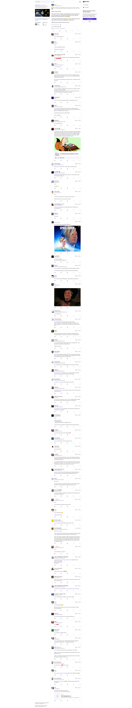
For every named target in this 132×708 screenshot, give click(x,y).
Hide (79, 226)
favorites (62, 28)
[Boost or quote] (59, 30)
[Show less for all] (80, 2)
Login (90, 21)
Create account (89, 18)
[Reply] (53, 30)
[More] (78, 31)
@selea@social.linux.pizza (66, 559)
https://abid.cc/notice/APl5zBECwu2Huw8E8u (62, 691)
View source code (40, 706)
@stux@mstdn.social (57, 559)
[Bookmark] (72, 30)
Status (42, 702)
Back (54, 1)
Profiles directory (46, 702)
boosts (53, 28)
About (40, 702)
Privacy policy (37, 703)
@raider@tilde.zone (57, 588)
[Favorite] (66, 30)
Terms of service (41, 703)
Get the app (42, 705)
